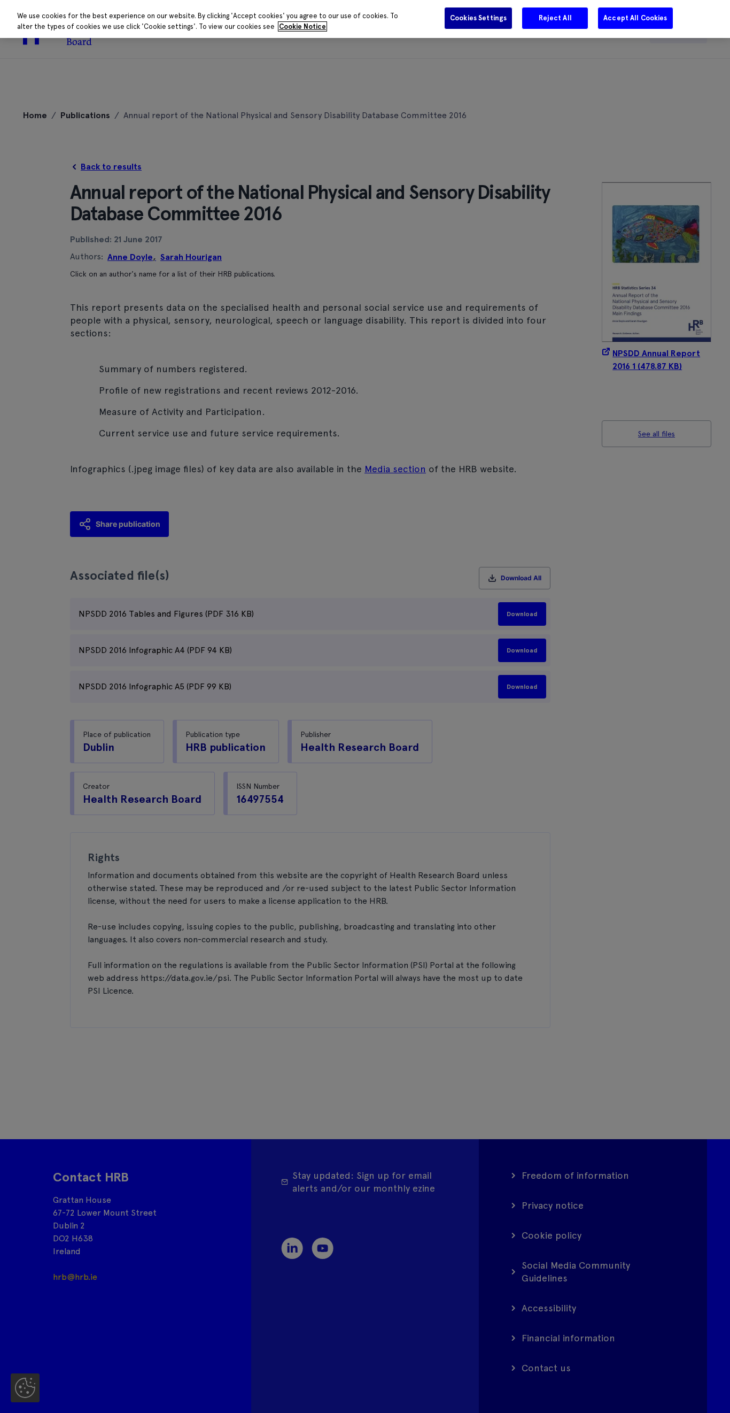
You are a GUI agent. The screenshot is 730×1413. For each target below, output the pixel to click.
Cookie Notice (302, 26)
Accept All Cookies (635, 18)
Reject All (555, 18)
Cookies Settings (478, 18)
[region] (365, 19)
